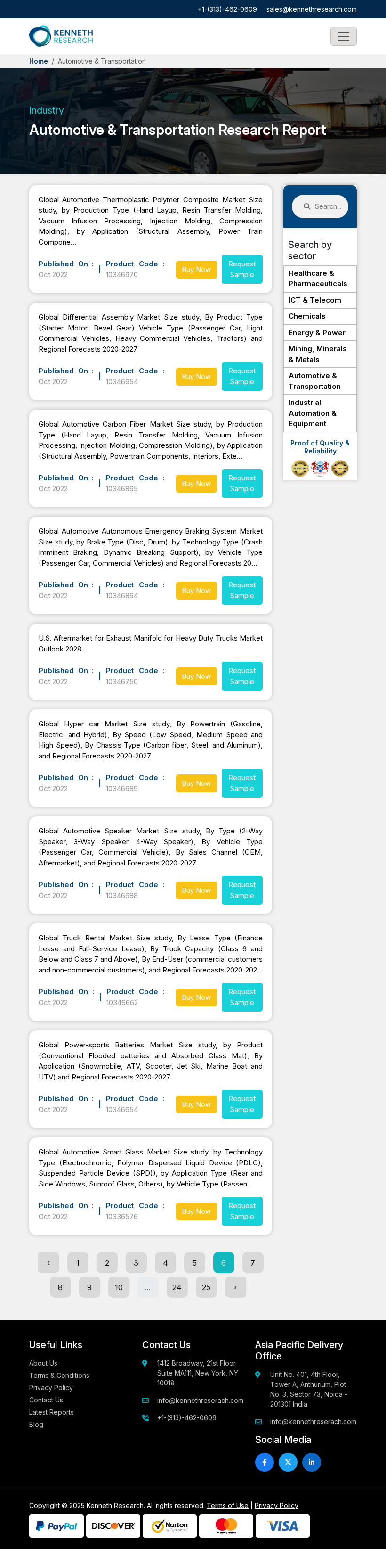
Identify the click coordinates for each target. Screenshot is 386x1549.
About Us (43, 1363)
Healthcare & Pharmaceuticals (318, 278)
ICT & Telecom (315, 300)
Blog (36, 1424)
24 (177, 1287)
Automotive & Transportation (315, 381)
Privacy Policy (51, 1388)
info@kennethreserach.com (200, 1400)
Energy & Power (317, 332)
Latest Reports (51, 1412)
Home (38, 61)
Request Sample (242, 269)
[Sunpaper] (61, 36)
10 (119, 1287)
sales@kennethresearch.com (311, 9)
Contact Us (46, 1400)
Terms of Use (228, 1505)
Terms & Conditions (59, 1375)
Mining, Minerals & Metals (318, 354)
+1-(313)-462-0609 (227, 9)
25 (206, 1287)
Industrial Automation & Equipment (313, 413)
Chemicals (307, 316)
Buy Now (196, 269)
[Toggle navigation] (343, 36)
